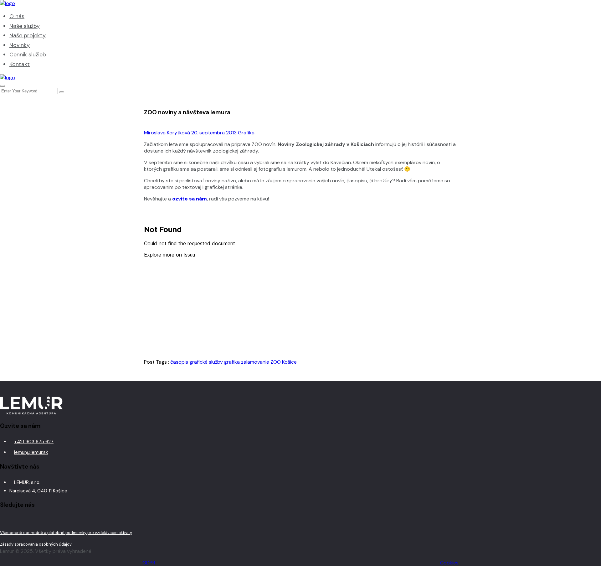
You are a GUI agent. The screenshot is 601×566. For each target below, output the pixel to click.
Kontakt (19, 64)
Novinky (19, 45)
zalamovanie (255, 362)
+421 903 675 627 (34, 442)
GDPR (148, 562)
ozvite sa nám (189, 198)
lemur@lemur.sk (31, 452)
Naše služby (24, 26)
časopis (179, 362)
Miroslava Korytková (167, 132)
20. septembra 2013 (214, 132)
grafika (232, 362)
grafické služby (206, 362)
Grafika (246, 132)
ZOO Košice (283, 362)
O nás (16, 16)
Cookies (449, 562)
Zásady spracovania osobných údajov (36, 544)
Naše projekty (27, 35)
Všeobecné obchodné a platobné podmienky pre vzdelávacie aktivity (66, 532)
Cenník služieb (27, 54)
